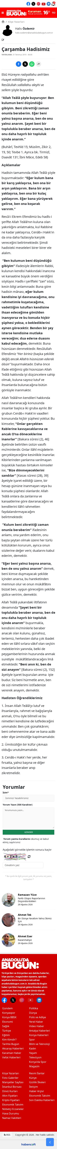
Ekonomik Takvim (12, 1104)
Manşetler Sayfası (12, 1082)
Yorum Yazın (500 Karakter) (17, 804)
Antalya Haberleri (39, 1030)
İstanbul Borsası (12, 1086)
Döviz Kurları (10, 1091)
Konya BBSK (9, 1017)
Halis (25, 28)
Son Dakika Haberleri (41, 1100)
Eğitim (6, 1035)
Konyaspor (8, 1013)
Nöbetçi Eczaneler (13, 1109)
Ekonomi (7, 1021)
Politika (33, 1008)
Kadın (32, 1048)
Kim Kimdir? (9, 1039)
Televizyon (35, 1057)
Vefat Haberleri (11, 1057)
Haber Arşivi (36, 1091)
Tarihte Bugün (10, 1044)
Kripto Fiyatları (11, 1100)
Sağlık (5, 1026)
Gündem (7, 1008)
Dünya (33, 1013)
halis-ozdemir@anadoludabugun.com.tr (34, 32)
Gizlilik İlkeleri (37, 1082)
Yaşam (33, 1053)
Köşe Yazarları (15, 21)
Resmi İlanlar (37, 1073)
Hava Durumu (10, 1113)
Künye (33, 1078)
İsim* (6, 792)
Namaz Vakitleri (11, 1118)
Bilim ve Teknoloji (39, 1044)
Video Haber (36, 1026)
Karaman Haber (11, 1053)
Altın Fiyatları (10, 1095)
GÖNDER (28, 832)
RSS (8, 1134)
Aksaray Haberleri (13, 1048)
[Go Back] (50, 1142)
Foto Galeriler (10, 1078)
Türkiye (6, 1030)
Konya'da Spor (37, 1062)
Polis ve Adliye (37, 1017)
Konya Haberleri (38, 1035)
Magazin (34, 1066)
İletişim (33, 1086)
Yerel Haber (36, 1021)
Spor (32, 1039)
